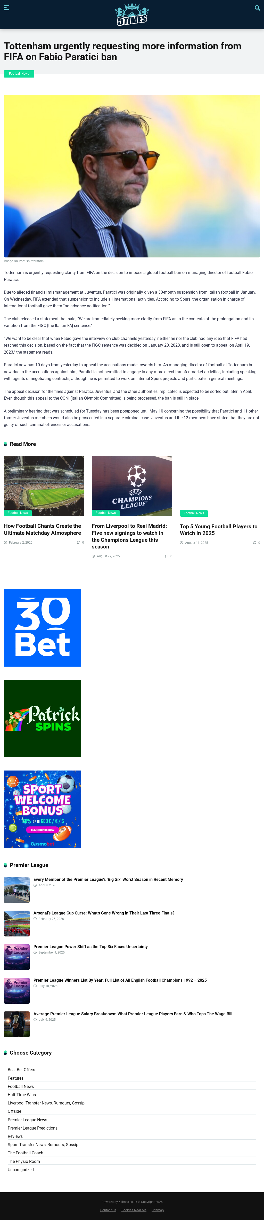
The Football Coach (25, 1152)
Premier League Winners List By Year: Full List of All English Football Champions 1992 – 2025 (120, 980)
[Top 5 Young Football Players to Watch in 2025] (220, 486)
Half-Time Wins (22, 1094)
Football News (19, 73)
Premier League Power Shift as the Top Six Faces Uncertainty (91, 946)
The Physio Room (24, 1161)
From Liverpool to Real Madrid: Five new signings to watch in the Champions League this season (129, 536)
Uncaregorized (21, 1169)
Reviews (15, 1136)
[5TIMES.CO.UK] (132, 15)
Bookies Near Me (133, 1210)
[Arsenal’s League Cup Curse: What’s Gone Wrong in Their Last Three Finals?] (17, 935)
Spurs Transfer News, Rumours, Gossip (43, 1144)
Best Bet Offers (21, 1069)
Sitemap (158, 1210)
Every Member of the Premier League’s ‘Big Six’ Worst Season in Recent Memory (109, 879)
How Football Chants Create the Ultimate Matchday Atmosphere (42, 529)
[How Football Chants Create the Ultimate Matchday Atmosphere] (44, 486)
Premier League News (27, 1119)
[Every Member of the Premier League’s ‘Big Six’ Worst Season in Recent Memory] (17, 901)
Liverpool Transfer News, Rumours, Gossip (46, 1103)
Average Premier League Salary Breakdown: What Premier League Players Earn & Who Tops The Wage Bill (133, 1013)
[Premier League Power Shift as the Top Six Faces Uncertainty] (17, 968)
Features (15, 1078)
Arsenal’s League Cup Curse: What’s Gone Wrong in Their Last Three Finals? (104, 913)
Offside (14, 1111)
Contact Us (108, 1210)
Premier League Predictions (32, 1128)
